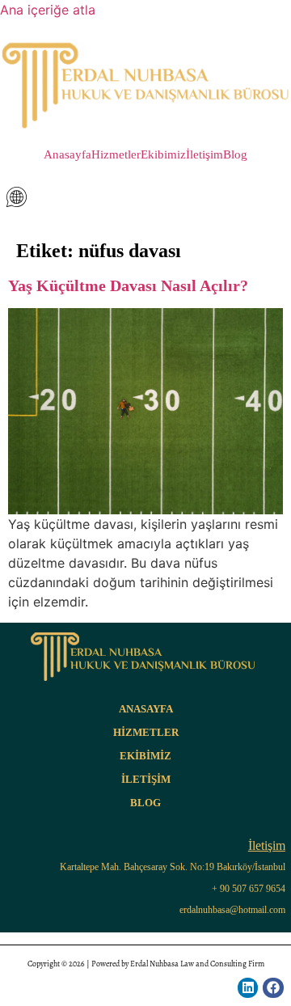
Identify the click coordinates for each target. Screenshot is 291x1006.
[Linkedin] (248, 988)
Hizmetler (116, 155)
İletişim (204, 155)
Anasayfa (67, 155)
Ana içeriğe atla (47, 10)
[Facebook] (273, 988)
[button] (145, 196)
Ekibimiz (163, 155)
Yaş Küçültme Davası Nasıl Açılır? (128, 285)
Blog (235, 155)
